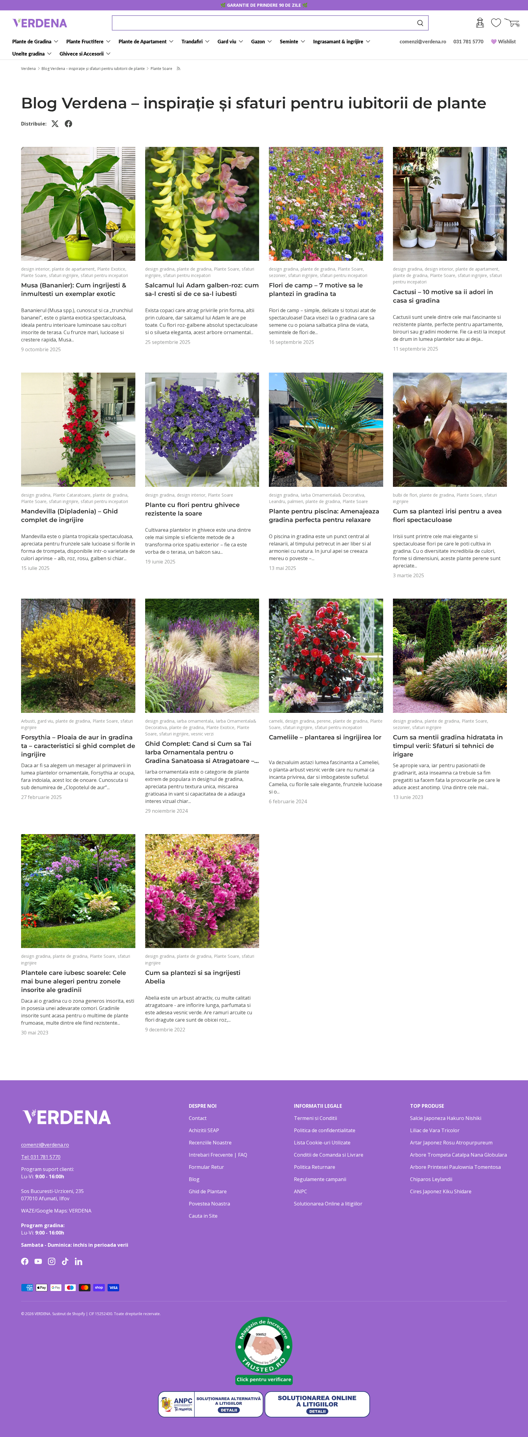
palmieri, (297, 501)
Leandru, (278, 501)
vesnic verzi (202, 734)
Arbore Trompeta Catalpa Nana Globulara (458, 1154)
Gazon (258, 41)
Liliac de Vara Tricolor (435, 1130)
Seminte (289, 41)
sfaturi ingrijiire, (65, 275)
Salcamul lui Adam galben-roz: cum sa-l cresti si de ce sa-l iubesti (202, 289)
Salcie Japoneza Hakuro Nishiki (445, 1118)
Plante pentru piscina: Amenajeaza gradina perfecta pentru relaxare (324, 515)
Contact (198, 1118)
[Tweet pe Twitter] (55, 123)
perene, (325, 721)
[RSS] (179, 68)
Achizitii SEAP (204, 1130)
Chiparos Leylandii (431, 1179)
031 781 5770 (468, 41)
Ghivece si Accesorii (82, 53)
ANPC (300, 1191)
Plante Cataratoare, (73, 495)
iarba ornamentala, (196, 721)
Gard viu (227, 41)
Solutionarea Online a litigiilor (328, 1203)
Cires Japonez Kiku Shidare (440, 1191)
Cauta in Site (203, 1216)
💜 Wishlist (503, 41)
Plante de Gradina (31, 41)
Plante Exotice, (112, 269)
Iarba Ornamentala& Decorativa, (333, 495)
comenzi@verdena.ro (423, 41)
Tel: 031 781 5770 (41, 1157)
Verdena (28, 69)
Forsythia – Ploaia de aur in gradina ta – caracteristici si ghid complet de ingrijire (78, 746)
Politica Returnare (314, 1167)
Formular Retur (206, 1167)
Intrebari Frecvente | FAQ (218, 1154)
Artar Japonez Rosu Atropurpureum (451, 1142)
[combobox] (270, 23)
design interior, (36, 269)
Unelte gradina (28, 53)
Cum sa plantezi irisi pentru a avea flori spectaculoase (447, 515)
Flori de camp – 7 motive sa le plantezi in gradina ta (316, 289)
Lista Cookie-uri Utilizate (322, 1142)
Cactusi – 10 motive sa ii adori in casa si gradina (443, 296)
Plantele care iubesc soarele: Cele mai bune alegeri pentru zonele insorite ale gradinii (73, 981)
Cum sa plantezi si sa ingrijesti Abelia (192, 977)
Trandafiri (192, 41)
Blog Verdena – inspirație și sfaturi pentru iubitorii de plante (93, 69)
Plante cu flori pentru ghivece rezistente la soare (192, 509)
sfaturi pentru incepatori (104, 275)
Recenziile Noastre (210, 1142)
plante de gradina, (195, 269)
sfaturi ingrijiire (427, 727)
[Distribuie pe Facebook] (68, 123)
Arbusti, (29, 721)
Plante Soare (161, 69)
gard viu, (46, 721)
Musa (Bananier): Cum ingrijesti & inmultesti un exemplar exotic (73, 289)
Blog (194, 1179)
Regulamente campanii (320, 1179)
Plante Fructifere (85, 41)
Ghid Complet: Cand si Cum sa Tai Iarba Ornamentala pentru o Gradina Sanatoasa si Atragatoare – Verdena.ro (199, 752)
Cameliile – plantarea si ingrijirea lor (325, 737)
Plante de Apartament (143, 41)
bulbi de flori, (406, 495)
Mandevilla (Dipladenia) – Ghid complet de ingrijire (69, 515)
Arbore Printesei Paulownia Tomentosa (455, 1167)
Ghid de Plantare (208, 1191)
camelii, (277, 721)
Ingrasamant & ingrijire (338, 41)
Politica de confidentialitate (324, 1130)
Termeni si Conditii (315, 1118)
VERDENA (42, 1313)
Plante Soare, (35, 275)
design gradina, (161, 269)
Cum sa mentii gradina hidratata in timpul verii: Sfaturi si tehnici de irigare (448, 746)
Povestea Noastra (209, 1203)
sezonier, (278, 275)
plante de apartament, (74, 269)
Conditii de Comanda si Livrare (328, 1154)
